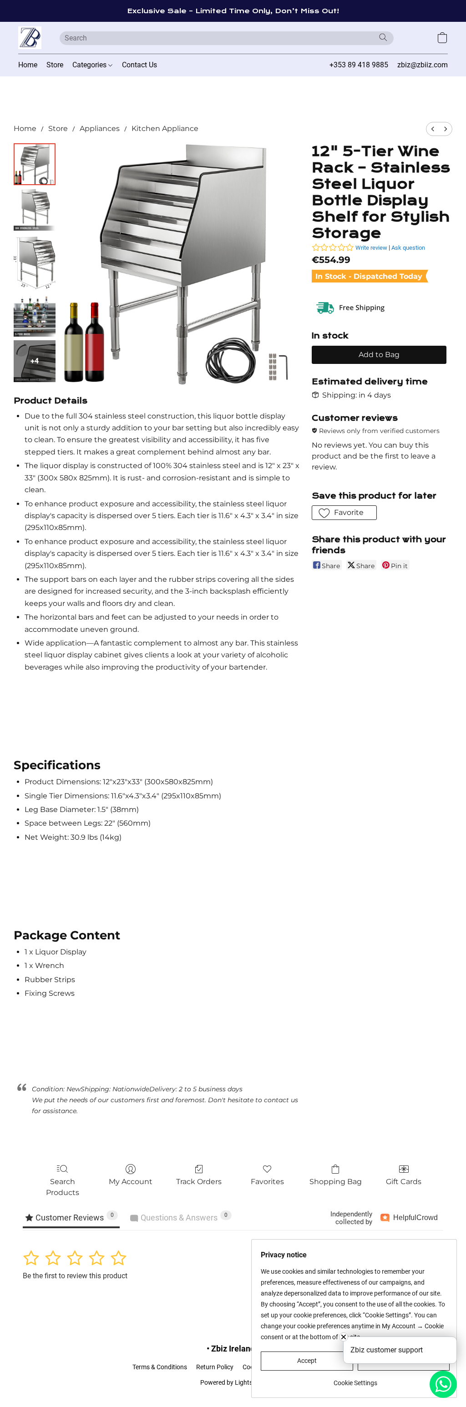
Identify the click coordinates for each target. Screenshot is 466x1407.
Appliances (100, 128)
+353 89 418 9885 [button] (358, 65)
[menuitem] (432, 129)
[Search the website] (383, 37)
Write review (371, 247)
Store (54, 65)
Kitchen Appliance (165, 128)
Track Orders (199, 1181)
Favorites (267, 1181)
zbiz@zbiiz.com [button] (422, 65)
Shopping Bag (335, 1181)
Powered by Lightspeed (233, 1382)
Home (27, 65)
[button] (29, 37)
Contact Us (139, 65)
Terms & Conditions (159, 1367)
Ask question (408, 247)
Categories (90, 65)
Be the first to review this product (75, 1275)
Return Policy (214, 1367)
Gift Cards (403, 1181)
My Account (130, 1181)
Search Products (62, 1187)
